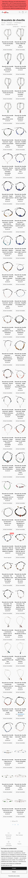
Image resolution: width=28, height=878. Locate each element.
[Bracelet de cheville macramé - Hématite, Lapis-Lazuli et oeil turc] (20, 212)
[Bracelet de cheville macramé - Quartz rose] (20, 727)
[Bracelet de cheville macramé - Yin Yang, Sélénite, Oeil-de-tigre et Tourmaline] (7, 566)
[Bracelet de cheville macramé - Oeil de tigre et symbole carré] (7, 267)
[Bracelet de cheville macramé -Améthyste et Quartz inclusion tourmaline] (7, 345)
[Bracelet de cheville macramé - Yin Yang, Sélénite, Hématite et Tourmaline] (7, 594)
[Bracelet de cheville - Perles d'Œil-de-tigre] (20, 34)
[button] (5, 12)
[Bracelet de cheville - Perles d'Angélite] (20, 752)
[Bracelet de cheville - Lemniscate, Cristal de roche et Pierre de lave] (7, 674)
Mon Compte (19, 835)
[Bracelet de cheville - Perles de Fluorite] (7, 83)
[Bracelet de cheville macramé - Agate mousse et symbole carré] (7, 132)
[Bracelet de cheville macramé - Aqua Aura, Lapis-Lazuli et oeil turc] (20, 240)
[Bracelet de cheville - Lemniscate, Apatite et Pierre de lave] (7, 648)
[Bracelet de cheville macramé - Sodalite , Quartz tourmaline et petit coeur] (20, 132)
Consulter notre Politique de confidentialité (11, 863)
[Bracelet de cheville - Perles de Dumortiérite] (7, 58)
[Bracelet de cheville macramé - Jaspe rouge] (7, 701)
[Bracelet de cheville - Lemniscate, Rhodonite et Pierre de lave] (20, 622)
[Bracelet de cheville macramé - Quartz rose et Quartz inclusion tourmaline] (7, 158)
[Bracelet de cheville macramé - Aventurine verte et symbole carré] (7, 485)
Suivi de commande (9, 844)
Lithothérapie (17, 22)
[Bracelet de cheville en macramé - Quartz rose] (7, 512)
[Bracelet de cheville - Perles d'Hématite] (20, 58)
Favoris (19, 844)
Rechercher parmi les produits (9, 836)
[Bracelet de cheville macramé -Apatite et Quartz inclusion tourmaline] (7, 401)
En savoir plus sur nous (6, 865)
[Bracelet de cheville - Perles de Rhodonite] (20, 107)
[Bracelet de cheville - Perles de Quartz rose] (20, 776)
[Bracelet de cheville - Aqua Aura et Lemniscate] (7, 752)
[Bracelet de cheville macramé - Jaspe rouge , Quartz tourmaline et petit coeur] (20, 373)
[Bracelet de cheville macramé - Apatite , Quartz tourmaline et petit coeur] (7, 240)
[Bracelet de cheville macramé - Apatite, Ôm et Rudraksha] (7, 457)
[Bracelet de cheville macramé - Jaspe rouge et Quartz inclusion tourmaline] (7, 429)
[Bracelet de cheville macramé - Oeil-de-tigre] (20, 701)
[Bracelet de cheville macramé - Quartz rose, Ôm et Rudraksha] (7, 373)
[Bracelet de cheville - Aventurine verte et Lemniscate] (7, 801)
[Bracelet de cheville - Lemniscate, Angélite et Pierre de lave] (20, 648)
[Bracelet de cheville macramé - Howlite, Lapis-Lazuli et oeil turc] (20, 158)
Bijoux (3, 24)
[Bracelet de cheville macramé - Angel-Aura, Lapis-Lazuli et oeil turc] (7, 186)
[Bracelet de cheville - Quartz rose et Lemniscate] (20, 801)
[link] (14, 875)
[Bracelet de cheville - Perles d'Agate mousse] (7, 776)
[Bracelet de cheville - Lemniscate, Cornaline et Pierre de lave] (20, 674)
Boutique (9, 22)
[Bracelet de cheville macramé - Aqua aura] (7, 727)
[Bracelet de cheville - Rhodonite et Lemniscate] (20, 485)
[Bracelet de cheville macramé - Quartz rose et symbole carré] (7, 293)
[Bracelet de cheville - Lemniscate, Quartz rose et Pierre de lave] (7, 622)
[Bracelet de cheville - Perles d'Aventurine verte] (7, 107)
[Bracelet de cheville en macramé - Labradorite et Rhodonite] (20, 512)
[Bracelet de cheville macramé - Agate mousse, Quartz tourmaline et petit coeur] (20, 457)
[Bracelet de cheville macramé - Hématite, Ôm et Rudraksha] (20, 319)
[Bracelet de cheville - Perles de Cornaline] (20, 83)
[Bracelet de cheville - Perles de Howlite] (7, 34)
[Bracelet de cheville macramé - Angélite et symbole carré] (20, 293)
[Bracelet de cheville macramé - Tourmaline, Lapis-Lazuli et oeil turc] (20, 267)
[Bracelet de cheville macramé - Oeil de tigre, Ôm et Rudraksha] (20, 345)
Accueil (3, 22)
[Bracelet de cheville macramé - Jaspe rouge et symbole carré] (20, 429)
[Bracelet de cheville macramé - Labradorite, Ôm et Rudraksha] (7, 319)
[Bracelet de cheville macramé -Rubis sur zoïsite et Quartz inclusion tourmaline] (20, 401)
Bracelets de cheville (12, 24)
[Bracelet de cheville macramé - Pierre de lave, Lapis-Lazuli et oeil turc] (20, 186)
